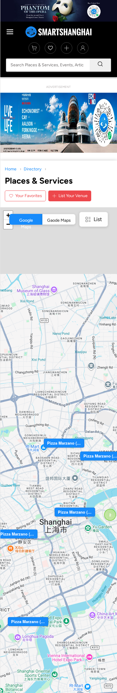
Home (10, 169)
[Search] (100, 65)
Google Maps (26, 221)
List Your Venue (73, 195)
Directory (32, 169)
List (98, 219)
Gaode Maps (59, 220)
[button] (110, 515)
